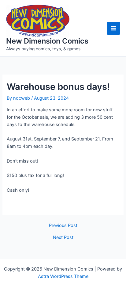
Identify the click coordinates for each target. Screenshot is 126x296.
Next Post (63, 237)
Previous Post (63, 225)
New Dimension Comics (47, 41)
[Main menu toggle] (113, 28)
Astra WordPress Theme (63, 276)
